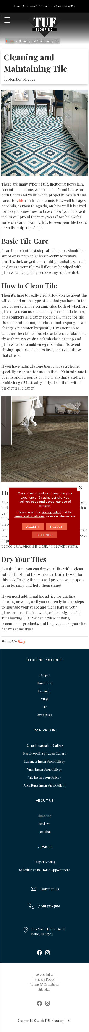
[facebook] (39, 953)
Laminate (44, 691)
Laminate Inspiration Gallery (44, 761)
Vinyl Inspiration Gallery (44, 769)
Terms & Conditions (44, 984)
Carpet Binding (44, 862)
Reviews (44, 824)
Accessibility (44, 974)
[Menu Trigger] (7, 20)
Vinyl (44, 699)
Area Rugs (44, 715)
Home (10, 41)
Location (44, 832)
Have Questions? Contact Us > (34, 6)
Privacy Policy (44, 979)
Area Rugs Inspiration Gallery (45, 785)
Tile (44, 707)
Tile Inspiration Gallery (44, 777)
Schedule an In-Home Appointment (44, 870)
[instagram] (47, 953)
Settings (44, 535)
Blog (21, 641)
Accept (32, 526)
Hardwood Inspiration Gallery (44, 753)
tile (21, 200)
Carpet (44, 675)
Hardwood (44, 683)
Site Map (44, 989)
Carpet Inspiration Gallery (44, 745)
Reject (56, 526)
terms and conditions (29, 516)
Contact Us (49, 889)
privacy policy (51, 512)
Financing (44, 816)
